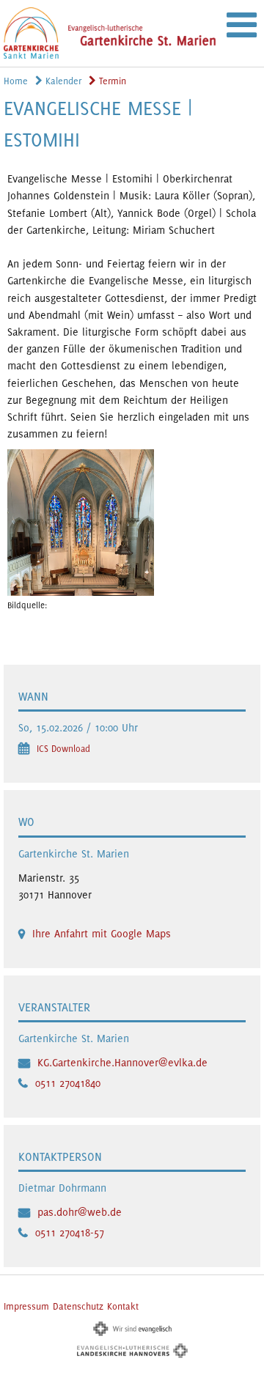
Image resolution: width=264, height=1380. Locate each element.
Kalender (62, 80)
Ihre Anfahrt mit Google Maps (101, 933)
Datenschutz (78, 1306)
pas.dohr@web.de (79, 1212)
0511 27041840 (67, 1083)
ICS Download (63, 748)
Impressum (26, 1306)
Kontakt (123, 1306)
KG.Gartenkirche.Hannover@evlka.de (122, 1062)
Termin (111, 80)
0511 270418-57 (69, 1232)
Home (16, 80)
